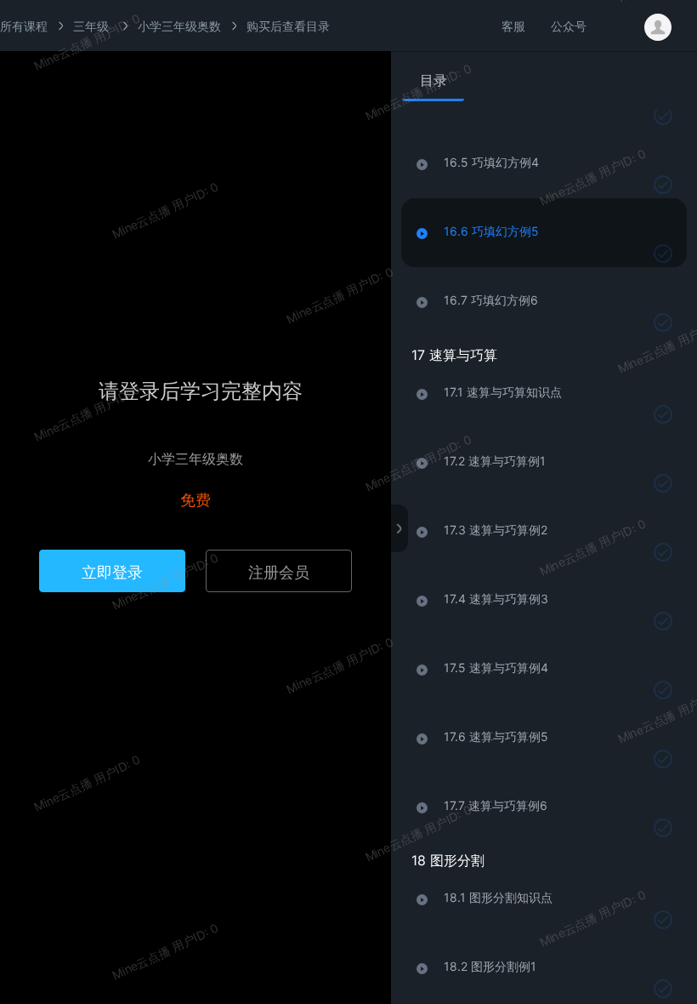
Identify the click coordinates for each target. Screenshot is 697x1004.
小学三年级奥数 (179, 25)
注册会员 (278, 571)
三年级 (91, 25)
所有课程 (24, 25)
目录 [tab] (433, 79)
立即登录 (112, 571)
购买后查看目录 (288, 25)
